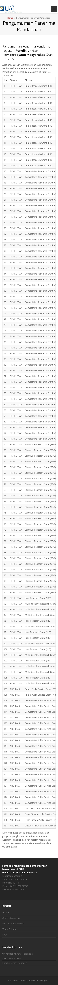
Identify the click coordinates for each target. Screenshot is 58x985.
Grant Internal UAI (11, 918)
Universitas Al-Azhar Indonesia (17, 953)
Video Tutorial (9, 929)
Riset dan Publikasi (11, 958)
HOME (5, 912)
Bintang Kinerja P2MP (13, 923)
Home (10, 17)
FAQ (4, 934)
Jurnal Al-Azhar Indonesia (14, 963)
